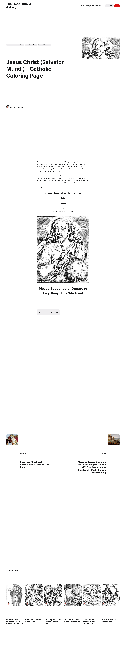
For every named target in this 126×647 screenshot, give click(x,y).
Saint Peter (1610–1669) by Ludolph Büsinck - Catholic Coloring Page (14, 621)
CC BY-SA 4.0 (70, 211)
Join (117, 6)
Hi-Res (63, 198)
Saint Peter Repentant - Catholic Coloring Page (72, 621)
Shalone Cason (13, 106)
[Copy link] (57, 312)
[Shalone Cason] (7, 106)
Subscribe (58, 289)
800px (63, 208)
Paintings (88, 6)
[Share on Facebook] (45, 312)
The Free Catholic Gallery (18, 5)
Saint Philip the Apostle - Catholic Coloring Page (52, 621)
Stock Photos (96, 6)
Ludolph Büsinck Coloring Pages (15, 44)
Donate (77, 289)
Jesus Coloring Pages (31, 44)
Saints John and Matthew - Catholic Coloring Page (89, 621)
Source (39, 187)
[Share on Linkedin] (51, 312)
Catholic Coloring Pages (44, 44)
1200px (63, 203)
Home (82, 6)
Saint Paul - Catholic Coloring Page (109, 621)
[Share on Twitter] (40, 312)
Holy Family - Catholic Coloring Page (33, 621)
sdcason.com (61, 211)
